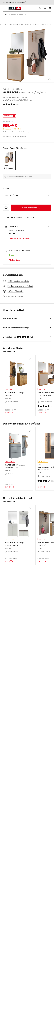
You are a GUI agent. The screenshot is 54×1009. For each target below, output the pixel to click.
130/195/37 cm (12, 195)
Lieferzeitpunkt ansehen (19, 238)
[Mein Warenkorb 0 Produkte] (49, 8)
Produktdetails (10, 318)
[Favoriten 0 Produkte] (44, 8)
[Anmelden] (39, 8)
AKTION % (8, 116)
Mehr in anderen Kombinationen (20, 176)
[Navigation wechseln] (4, 8)
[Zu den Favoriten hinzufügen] (6, 208)
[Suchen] (6, 15)
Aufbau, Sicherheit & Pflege (16, 327)
